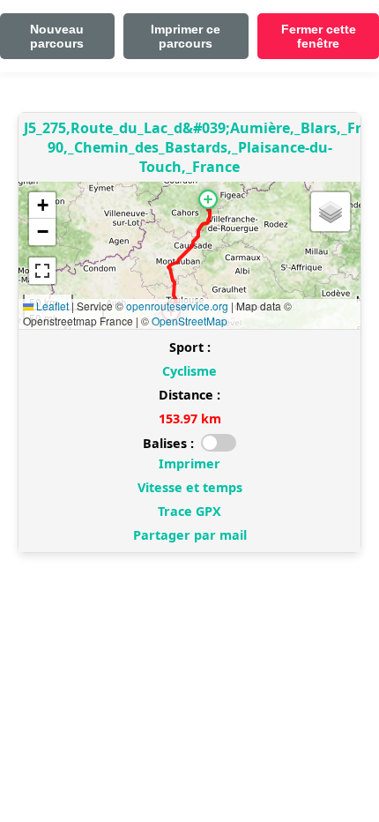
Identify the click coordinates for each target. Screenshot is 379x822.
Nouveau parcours (57, 36)
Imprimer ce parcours (185, 36)
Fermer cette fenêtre (318, 36)
